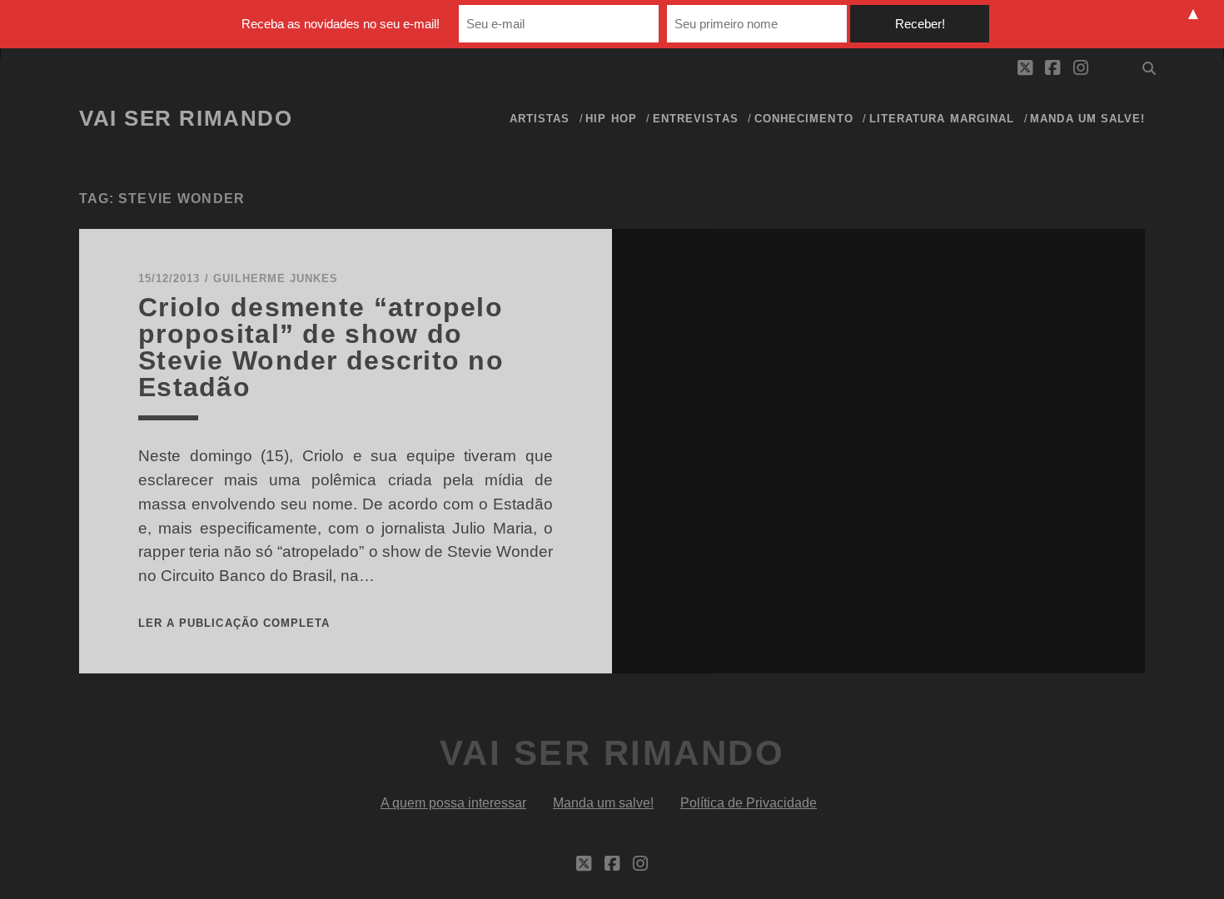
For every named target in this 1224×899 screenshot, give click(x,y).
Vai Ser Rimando (185, 118)
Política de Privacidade (748, 803)
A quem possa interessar (453, 803)
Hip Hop (610, 118)
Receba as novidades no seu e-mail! (340, 24)
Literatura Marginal (941, 118)
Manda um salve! (1087, 118)
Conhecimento (803, 118)
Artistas (540, 118)
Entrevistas (695, 118)
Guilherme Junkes (276, 278)
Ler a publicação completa (234, 623)
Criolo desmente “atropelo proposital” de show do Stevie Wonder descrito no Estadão (321, 347)
